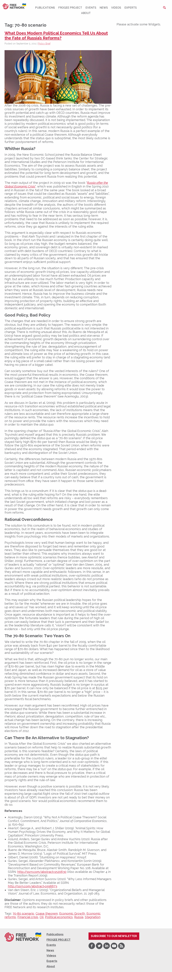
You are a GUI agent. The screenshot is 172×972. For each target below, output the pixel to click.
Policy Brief (44, 43)
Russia (78, 917)
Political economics (59, 917)
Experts (130, 7)
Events (90, 7)
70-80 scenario (23, 913)
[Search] (164, 8)
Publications (45, 7)
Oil (42, 917)
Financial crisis (27, 917)
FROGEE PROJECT (70, 7)
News (104, 7)
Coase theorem (47, 913)
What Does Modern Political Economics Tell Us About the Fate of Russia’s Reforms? (56, 35)
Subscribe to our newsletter (114, 936)
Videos (116, 7)
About (86, 13)
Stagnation (92, 917)
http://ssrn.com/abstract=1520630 (41, 872)
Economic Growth (72, 913)
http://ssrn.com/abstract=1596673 (32, 886)
